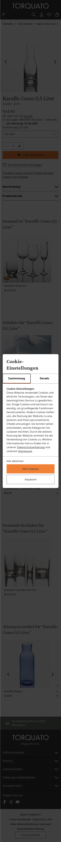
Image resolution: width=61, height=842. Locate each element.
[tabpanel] (30, 420)
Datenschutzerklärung (31, 447)
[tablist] (30, 379)
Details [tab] (44, 378)
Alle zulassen (30, 469)
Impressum (25, 451)
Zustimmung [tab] (16, 378)
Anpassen (31, 479)
